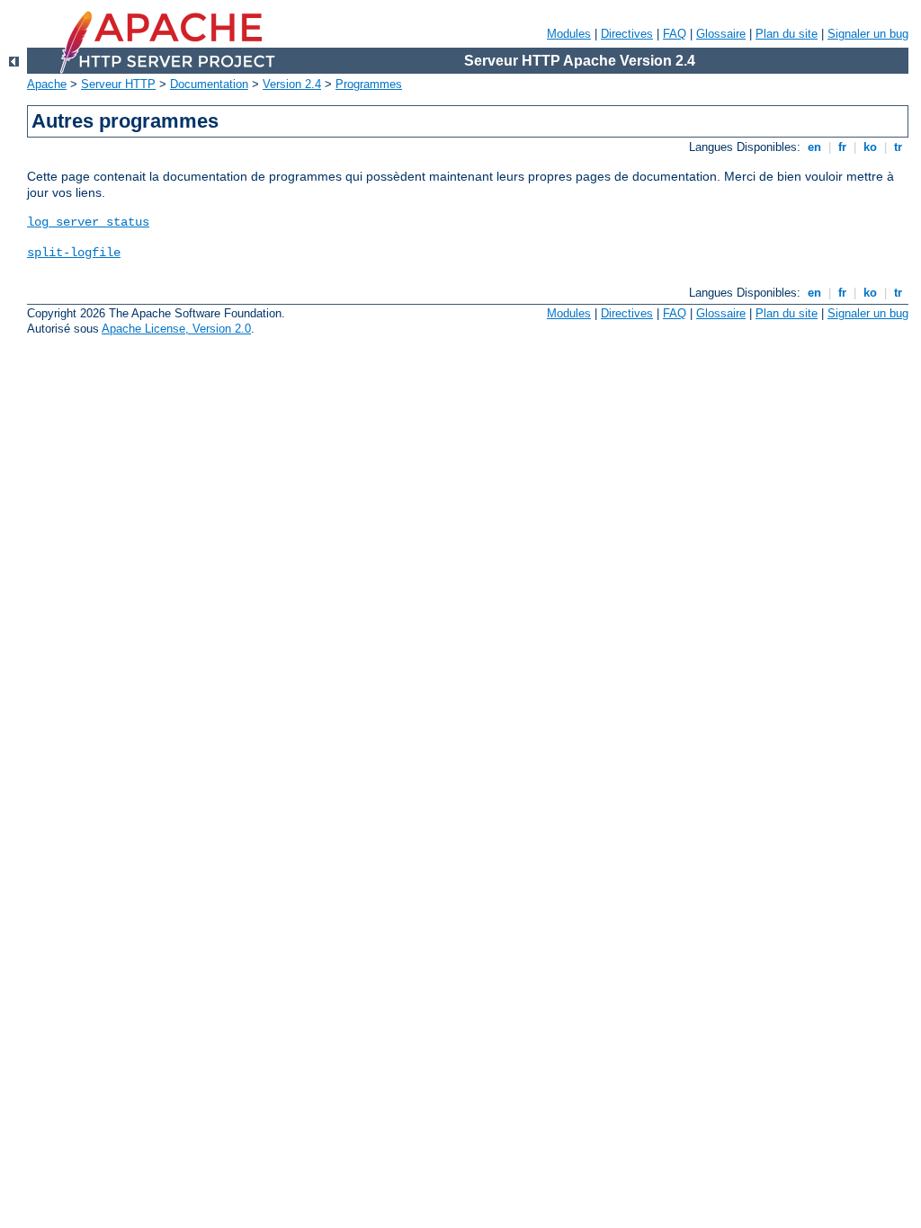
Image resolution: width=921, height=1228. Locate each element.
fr (842, 147)
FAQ (674, 33)
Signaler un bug (867, 33)
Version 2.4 (292, 84)
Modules (569, 33)
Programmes (368, 84)
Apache (47, 84)
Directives (627, 33)
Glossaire (721, 33)
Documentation (209, 84)
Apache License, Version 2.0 (176, 328)
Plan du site (787, 33)
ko (870, 147)
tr (898, 147)
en (814, 147)
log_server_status (88, 222)
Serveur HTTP (118, 84)
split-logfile (74, 252)
